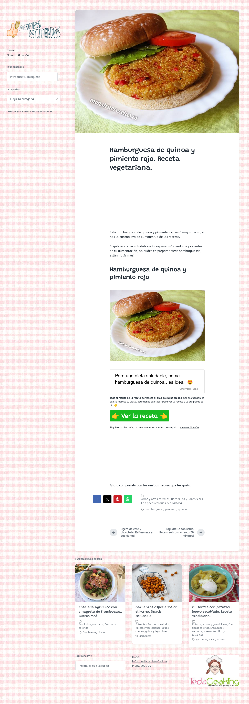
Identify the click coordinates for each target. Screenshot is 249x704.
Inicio (10, 50)
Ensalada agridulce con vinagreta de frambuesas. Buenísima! (100, 612)
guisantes (201, 639)
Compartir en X (189, 388)
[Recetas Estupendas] (33, 29)
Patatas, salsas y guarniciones (209, 624)
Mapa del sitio (141, 665)
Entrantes (141, 624)
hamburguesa (154, 509)
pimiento (170, 509)
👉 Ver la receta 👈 (139, 415)
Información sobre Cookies (149, 661)
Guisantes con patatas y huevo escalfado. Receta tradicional (212, 612)
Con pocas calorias (153, 503)
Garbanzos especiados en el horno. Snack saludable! (157, 612)
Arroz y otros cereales (155, 499)
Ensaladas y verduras (91, 624)
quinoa (182, 509)
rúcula (101, 632)
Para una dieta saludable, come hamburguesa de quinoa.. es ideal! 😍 (154, 378)
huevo (212, 639)
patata (220, 639)
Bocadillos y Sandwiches (187, 499)
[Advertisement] (157, 204)
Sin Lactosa (174, 503)
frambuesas (89, 632)
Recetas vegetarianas (148, 628)
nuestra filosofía (189, 427)
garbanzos (145, 636)
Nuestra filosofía (18, 55)
